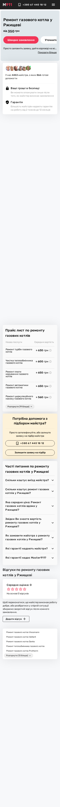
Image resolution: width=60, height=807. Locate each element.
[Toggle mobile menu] (53, 5)
